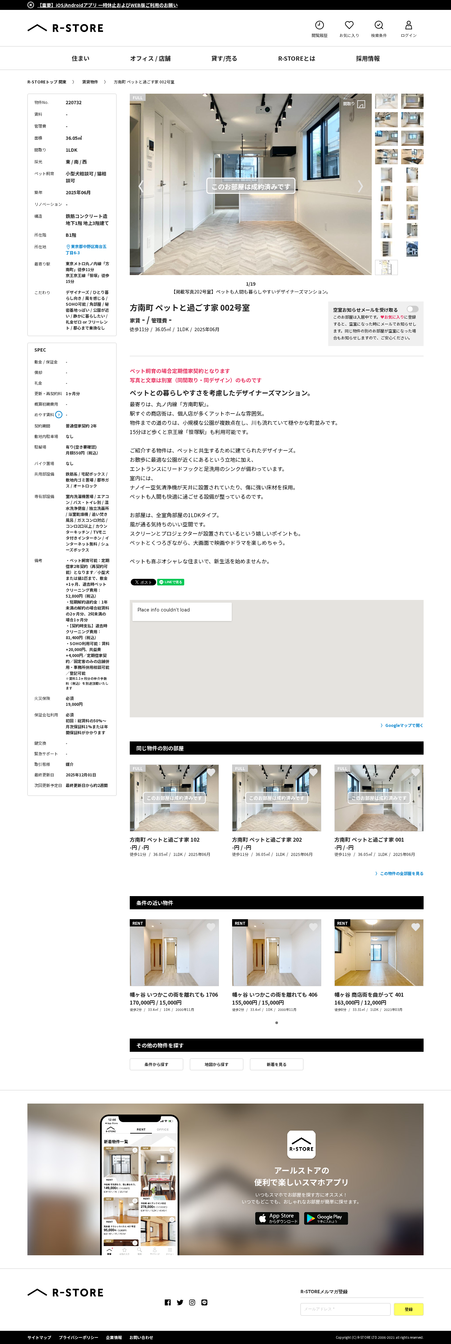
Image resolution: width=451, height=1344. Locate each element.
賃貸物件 (90, 81)
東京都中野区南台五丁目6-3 (86, 249)
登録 (409, 1310)
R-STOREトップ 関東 (46, 81)
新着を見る (277, 1064)
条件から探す (156, 1064)
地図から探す (216, 1064)
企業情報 (114, 1337)
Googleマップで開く (404, 725)
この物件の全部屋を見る (402, 873)
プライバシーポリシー (78, 1337)
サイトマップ (39, 1337)
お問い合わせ (141, 1337)
